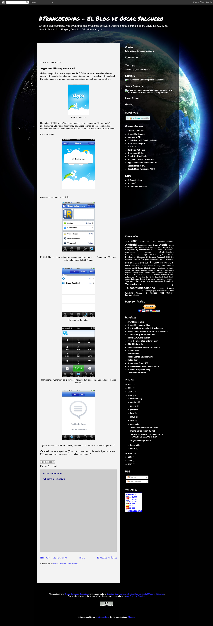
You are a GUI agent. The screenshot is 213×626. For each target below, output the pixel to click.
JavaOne (170, 266)
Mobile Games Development (140, 357)
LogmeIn (153, 268)
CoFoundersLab (135, 180)
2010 (142, 241)
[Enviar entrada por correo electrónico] (54, 466)
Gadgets (136, 259)
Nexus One (150, 272)
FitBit (168, 257)
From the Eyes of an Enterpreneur (143, 341)
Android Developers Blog (139, 325)
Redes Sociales (156, 277)
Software (170, 279)
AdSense (161, 241)
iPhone (154, 262)
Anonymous (142, 245)
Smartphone (161, 279)
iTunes (144, 266)
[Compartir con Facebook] (50, 462)
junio (132, 413)
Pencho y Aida (147, 275)
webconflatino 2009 (165, 291)
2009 (134, 241)
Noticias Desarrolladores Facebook (143, 366)
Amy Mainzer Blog (136, 322)
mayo (133, 417)
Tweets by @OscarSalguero (137, 69)
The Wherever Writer (137, 373)
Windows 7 (141, 293)
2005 (130, 464)
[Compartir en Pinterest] (53, 462)
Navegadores (138, 272)
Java (163, 266)
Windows (129, 293)
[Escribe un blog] (44, 462)
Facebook (161, 257)
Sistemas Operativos (140, 279)
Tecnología (169, 281)
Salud (127, 279)
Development (130, 257)
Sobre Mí (131, 183)
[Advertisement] (76, 51)
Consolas (147, 252)
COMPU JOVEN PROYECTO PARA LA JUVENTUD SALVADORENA (146, 436)
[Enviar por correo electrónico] (41, 462)
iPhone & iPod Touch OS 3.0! (142, 431)
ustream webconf (132, 291)
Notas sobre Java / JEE (138, 363)
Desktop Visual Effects (164, 255)
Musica (128, 272)
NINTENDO (169, 272)
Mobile (144, 270)
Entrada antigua (107, 557)
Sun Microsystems (154, 281)
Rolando (165, 277)
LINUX (147, 268)
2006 (130, 461)
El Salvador (151, 257)
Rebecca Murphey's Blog (139, 370)
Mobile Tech (133, 360)
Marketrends (133, 354)
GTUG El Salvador (135, 344)
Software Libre (132, 281)
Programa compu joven (140, 441)
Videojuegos (150, 291)
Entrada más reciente (53, 557)
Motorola (151, 270)
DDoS (152, 255)
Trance (161, 288)
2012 (154, 241)
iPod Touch (136, 266)
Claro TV (163, 250)
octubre (134, 402)
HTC (127, 263)
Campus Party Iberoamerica (137, 250)
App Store (153, 245)
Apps (171, 245)
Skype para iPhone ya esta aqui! (144, 427)
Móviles (160, 270)
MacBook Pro (163, 268)
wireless (153, 293)
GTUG (162, 259)
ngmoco (160, 272)
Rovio (171, 277)
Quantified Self (143, 277)
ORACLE (136, 275)
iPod (127, 265)
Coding (170, 250)
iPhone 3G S (167, 262)
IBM (131, 263)
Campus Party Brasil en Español (142, 335)
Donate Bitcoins (132, 98)
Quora (151, 51)
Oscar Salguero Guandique (77, 594)
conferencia (130, 252)
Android (131, 244)
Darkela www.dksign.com (139, 338)
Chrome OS (155, 250)
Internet (136, 263)
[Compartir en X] (47, 462)
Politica (157, 275)
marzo (133, 424)
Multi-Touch (169, 270)
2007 (130, 457)
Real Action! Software (137, 187)
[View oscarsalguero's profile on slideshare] (137, 120)
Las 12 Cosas (137, 268)
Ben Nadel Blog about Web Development (145, 328)
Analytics (170, 241)
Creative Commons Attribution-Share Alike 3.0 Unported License (135, 594)
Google (145, 259)
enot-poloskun (102, 617)
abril (132, 420)
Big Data (157, 248)
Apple (163, 244)
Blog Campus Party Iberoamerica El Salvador (148, 331)
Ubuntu (170, 288)
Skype (153, 279)
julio (132, 409)
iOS (141, 263)
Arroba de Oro (131, 248)
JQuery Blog (133, 350)
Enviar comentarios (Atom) (65, 564)
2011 (148, 241)
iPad (145, 262)
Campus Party (167, 248)
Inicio (82, 557)
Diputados (141, 257)
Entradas (133, 477)
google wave (155, 259)
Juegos (128, 268)
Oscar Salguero (138, 51)
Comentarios (135, 482)
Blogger (131, 617)
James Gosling (154, 266)
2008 (127, 241)
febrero (133, 445)
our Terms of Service (135, 596)
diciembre (135, 399)
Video (142, 291)
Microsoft (136, 270)
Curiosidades (166, 252)
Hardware (170, 259)
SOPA (143, 281)
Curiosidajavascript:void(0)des (137, 255)
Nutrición (128, 275)
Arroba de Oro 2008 (145, 248)
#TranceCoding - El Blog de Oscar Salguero (101, 18)
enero (133, 449)
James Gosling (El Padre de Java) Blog (145, 347)
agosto (133, 406)
